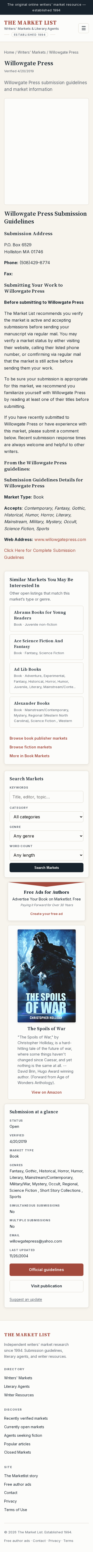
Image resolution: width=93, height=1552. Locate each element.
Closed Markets (17, 1452)
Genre (15, 827)
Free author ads (17, 1484)
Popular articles (17, 1444)
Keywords (19, 787)
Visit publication (46, 1285)
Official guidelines (46, 1269)
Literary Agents (17, 1386)
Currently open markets (24, 1427)
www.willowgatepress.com (60, 539)
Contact (10, 1492)
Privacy (10, 1501)
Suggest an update (26, 1299)
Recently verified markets (26, 1418)
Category (19, 808)
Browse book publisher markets (38, 738)
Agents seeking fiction (23, 1435)
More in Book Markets (30, 756)
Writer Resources (19, 1395)
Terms (68, 1541)
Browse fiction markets (31, 747)
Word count (21, 846)
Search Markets (46, 868)
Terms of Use (15, 1509)
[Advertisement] (46, 151)
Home (9, 52)
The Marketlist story (21, 1476)
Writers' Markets (32, 52)
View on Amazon (47, 1092)
